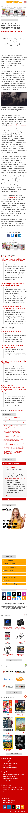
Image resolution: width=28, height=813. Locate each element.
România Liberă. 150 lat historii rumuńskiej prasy (12, 418)
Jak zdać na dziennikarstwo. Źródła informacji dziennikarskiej (12, 346)
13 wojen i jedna (10, 197)
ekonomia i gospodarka (10, 574)
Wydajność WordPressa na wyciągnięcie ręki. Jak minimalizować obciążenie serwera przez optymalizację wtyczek (14, 388)
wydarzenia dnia (8, 560)
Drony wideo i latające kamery (20, 642)
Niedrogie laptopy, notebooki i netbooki (7, 628)
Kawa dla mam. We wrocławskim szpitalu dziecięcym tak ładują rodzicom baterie (13, 452)
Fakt (8, 714)
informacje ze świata (10, 567)
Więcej (6, 495)
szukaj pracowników (7, 802)
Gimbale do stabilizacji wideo (7, 655)
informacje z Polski (9, 563)
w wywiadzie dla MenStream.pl (17, 125)
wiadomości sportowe (10, 577)
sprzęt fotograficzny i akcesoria (10, 778)
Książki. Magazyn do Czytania (8, 732)
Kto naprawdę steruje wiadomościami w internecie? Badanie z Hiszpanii (15, 435)
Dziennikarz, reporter (10, 472)
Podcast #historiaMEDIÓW (9, 789)
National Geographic (20, 732)
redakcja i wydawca (7, 761)
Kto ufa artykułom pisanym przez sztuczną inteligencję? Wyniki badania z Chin (14, 427)
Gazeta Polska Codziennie (20, 715)
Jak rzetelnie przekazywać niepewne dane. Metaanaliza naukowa (12, 284)
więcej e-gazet (14, 753)
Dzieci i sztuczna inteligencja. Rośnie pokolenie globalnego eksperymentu (14, 447)
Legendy (19, 789)
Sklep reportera (6, 791)
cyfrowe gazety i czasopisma (10, 776)
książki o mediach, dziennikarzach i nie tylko (13, 774)
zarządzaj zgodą (13, 767)
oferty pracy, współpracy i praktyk (13, 463)
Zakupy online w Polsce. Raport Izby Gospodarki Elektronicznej (14, 443)
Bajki (23, 789)
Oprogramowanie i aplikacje (20, 655)
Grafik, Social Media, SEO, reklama (15, 478)
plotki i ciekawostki (9, 580)
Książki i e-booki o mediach (7, 642)
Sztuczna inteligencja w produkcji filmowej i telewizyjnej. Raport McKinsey (13, 307)
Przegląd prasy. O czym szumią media (12, 787)
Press (20, 749)
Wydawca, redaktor (10, 467)
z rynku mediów (8, 570)
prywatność (5, 767)
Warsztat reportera (12, 20)
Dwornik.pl (7, 811)
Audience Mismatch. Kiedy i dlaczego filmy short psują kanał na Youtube (13, 260)
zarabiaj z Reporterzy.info (9, 800)
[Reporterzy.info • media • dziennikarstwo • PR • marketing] (14, 4)
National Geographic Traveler (8, 750)
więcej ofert (14, 692)
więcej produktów (14, 660)
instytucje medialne (7, 780)
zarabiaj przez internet (10, 499)
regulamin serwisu (7, 765)
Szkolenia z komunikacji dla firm (10, 794)
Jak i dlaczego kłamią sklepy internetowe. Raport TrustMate (12, 431)
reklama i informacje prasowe (10, 763)
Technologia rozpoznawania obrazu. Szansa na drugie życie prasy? (12, 330)
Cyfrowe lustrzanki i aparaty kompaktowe (20, 628)
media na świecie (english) (11, 584)
